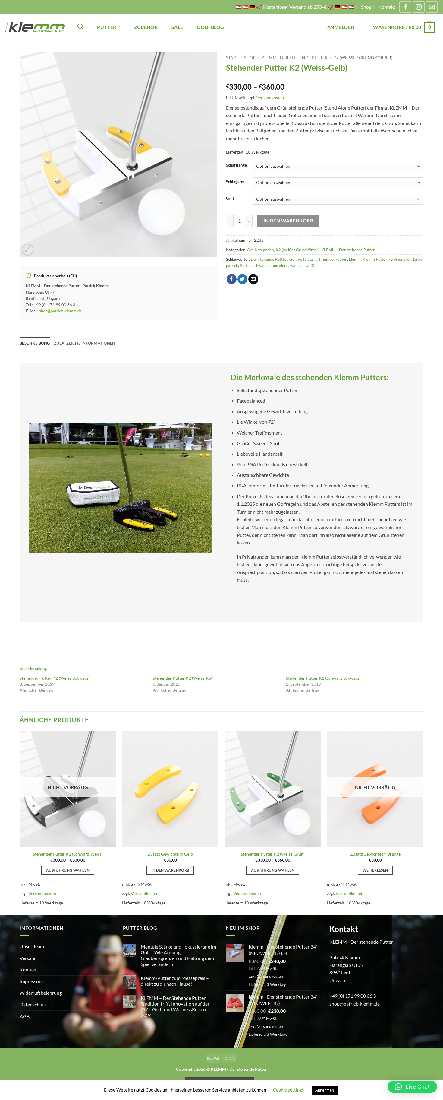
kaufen (341, 259)
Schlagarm (235, 182)
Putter (245, 265)
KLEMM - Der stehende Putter (294, 57)
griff (318, 259)
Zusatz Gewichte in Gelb (170, 853)
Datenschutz (33, 1004)
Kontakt (386, 7)
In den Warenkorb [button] (170, 870)
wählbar (297, 265)
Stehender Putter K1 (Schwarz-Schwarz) (323, 678)
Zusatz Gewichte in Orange (375, 853)
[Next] (423, 822)
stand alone (278, 265)
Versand (28, 958)
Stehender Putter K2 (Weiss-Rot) (183, 678)
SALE (177, 27)
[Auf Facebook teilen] (232, 279)
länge (418, 259)
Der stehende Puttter (269, 259)
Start (232, 57)
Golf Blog (210, 27)
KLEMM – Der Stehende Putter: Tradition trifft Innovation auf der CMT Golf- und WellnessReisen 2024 (175, 1006)
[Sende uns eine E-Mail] (432, 7)
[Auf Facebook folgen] (405, 7)
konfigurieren (399, 259)
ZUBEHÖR (146, 27)
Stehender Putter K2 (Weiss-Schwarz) (55, 678)
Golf (292, 259)
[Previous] (19, 822)
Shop (366, 7)
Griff (230, 198)
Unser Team (32, 946)
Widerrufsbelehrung (41, 993)
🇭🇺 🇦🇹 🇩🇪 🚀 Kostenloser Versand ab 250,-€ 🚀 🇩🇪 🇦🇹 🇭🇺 (294, 7)
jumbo (328, 259)
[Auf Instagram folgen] (419, 7)
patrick (232, 265)
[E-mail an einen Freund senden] (253, 279)
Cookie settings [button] (288, 1089)
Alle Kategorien (260, 249)
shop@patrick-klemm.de (60, 310)
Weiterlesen (375, 870)
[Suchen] (80, 26)
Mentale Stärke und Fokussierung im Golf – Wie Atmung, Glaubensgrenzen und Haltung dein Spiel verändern (178, 955)
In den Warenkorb (288, 220)
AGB (25, 1016)
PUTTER (106, 27)
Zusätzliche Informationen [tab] (84, 343)
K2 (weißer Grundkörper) (362, 57)
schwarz (260, 265)
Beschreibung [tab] (35, 343)
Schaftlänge (236, 165)
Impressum (31, 981)
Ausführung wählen (68, 870)
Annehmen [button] (324, 1090)
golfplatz (305, 259)
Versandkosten (270, 97)
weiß (310, 265)
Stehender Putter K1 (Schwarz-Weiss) (68, 853)
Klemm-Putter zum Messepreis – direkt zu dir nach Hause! (175, 981)
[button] (341, 27)
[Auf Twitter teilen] (242, 279)
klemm (355, 259)
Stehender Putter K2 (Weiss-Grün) (273, 853)
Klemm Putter (375, 259)
